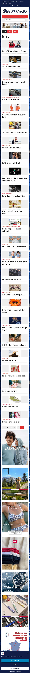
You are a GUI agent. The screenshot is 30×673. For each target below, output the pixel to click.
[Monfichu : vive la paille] (15, 356)
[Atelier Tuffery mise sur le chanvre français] (15, 206)
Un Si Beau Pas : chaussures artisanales (14, 345)
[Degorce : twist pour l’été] (15, 402)
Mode (10, 31)
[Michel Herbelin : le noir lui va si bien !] (15, 191)
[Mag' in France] (15, 10)
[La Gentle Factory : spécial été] (15, 274)
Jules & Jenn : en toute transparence (13, 294)
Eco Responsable (6, 209)
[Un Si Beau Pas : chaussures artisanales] (15, 340)
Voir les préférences (15, 668)
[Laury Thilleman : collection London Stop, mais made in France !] (15, 174)
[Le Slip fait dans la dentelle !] (15, 158)
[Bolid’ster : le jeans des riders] (15, 95)
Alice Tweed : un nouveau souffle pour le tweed (14, 115)
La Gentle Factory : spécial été (11, 279)
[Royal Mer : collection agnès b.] (15, 143)
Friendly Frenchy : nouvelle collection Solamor (13, 311)
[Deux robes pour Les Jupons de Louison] (15, 242)
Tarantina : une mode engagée (11, 66)
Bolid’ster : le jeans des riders (11, 99)
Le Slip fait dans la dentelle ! (11, 163)
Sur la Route (15, 97)
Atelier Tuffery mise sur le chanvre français (12, 212)
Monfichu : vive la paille (9, 360)
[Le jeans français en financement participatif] (15, 224)
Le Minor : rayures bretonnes (11, 421)
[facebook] (10, 5)
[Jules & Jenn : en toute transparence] (15, 290)
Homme (7, 48)
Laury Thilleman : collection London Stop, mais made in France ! (14, 179)
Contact (10, 3)
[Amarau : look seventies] (15, 386)
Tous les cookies (15, 660)
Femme (3, 48)
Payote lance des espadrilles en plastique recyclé (14, 328)
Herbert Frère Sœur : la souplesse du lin (14, 375)
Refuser (15, 664)
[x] (15, 5)
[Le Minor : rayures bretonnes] (15, 417)
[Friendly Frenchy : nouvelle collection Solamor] (15, 305)
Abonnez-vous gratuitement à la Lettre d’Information (13, 1)
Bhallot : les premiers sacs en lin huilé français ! (13, 82)
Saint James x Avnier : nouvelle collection (14, 132)
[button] (28, 653)
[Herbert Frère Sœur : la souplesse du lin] (15, 371)
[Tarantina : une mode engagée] (15, 62)
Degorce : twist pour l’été (10, 406)
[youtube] (17, 5)
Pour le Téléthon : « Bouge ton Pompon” (14, 51)
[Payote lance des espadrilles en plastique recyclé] (15, 323)
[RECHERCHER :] (15, 19)
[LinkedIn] (20, 5)
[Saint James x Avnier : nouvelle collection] (15, 127)
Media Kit (5, 3)
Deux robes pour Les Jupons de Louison (14, 246)
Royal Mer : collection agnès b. (11, 147)
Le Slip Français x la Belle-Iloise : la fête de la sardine (14, 262)
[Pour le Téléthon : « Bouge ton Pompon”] (15, 46)
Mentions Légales (18, 671)
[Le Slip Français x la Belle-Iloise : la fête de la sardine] (15, 257)
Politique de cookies (12, 671)
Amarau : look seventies (9, 391)
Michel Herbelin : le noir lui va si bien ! (14, 196)
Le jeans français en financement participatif (12, 229)
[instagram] (12, 5)
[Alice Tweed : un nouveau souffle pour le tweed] (15, 110)
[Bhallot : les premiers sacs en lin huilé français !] (15, 77)
